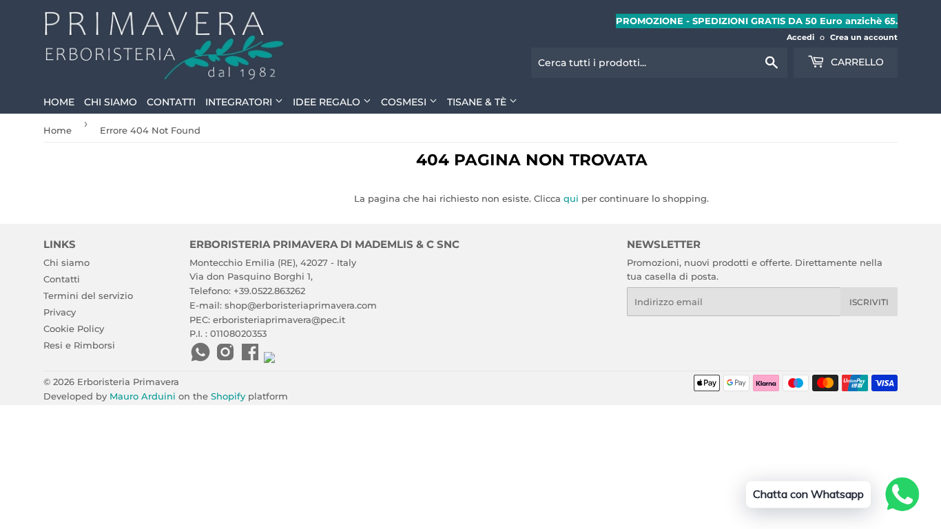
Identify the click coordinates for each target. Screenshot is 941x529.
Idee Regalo (328, 102)
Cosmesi (405, 102)
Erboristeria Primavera (128, 381)
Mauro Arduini (143, 396)
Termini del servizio (88, 295)
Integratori (240, 102)
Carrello (856, 62)
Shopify (228, 396)
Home (58, 102)
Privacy (59, 312)
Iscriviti (869, 302)
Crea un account (864, 37)
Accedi (800, 37)
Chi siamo (110, 102)
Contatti (171, 102)
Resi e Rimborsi (79, 345)
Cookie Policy (73, 328)
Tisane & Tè (478, 102)
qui (571, 198)
